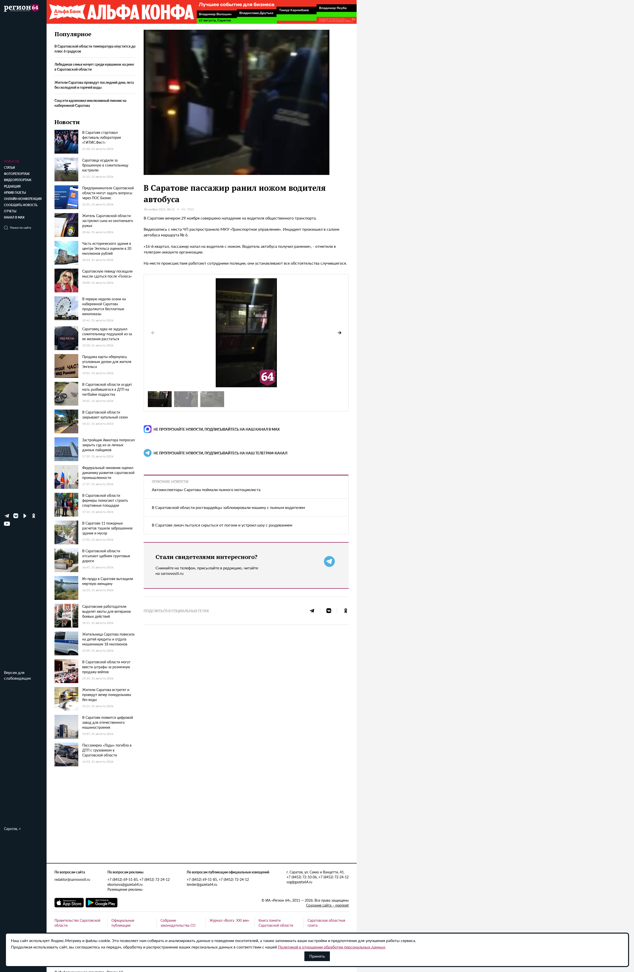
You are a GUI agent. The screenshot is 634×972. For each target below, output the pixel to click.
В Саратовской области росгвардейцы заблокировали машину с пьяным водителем (228, 507)
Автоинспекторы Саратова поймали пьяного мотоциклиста (206, 489)
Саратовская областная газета (326, 923)
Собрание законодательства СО (177, 923)
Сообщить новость (20, 205)
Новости (11, 161)
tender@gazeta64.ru (202, 884)
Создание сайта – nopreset (327, 905)
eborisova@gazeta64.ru (125, 884)
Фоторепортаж (17, 174)
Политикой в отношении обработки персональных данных (331, 947)
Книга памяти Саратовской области (276, 923)
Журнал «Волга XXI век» (229, 920)
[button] (339, 332)
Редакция (12, 186)
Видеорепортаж (17, 180)
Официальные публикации (122, 923)
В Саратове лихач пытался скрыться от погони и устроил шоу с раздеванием (222, 525)
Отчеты (10, 211)
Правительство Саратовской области (77, 923)
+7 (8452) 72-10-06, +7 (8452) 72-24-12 (318, 876)
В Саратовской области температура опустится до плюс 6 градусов (94, 49)
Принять (317, 956)
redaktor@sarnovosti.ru (72, 879)
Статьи (9, 168)
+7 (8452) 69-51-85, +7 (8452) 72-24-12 (138, 879)
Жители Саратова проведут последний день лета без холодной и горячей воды (94, 85)
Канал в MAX (14, 217)
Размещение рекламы (124, 889)
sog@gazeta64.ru (299, 881)
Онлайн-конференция (23, 199)
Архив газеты (15, 193)
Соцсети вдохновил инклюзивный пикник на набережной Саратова (90, 103)
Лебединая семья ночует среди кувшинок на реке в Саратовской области (94, 67)
